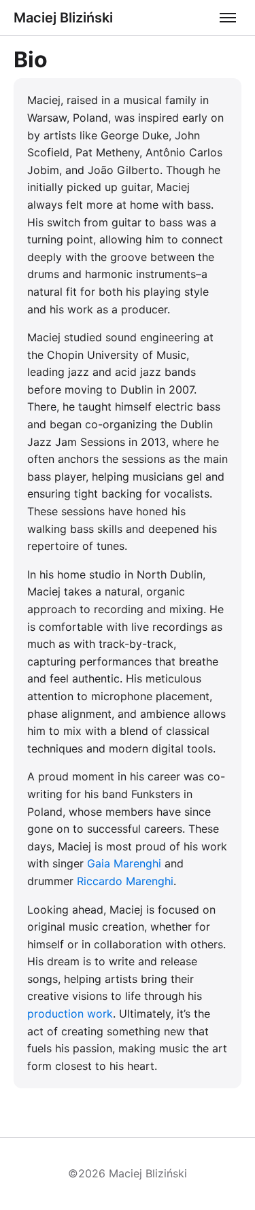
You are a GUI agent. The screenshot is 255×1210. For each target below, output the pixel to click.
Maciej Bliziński (63, 18)
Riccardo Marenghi (125, 881)
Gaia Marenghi (124, 863)
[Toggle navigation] (227, 17)
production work (70, 1013)
